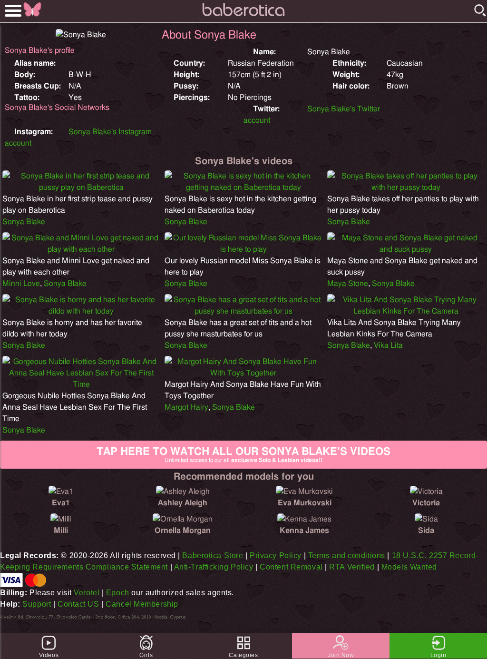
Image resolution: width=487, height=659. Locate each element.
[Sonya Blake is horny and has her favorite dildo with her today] (81, 311)
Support (36, 604)
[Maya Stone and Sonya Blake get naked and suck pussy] (406, 249)
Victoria (426, 503)
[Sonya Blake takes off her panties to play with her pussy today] (406, 187)
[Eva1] (60, 491)
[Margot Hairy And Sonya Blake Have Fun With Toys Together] (243, 373)
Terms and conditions (346, 555)
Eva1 (61, 503)
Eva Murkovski (304, 503)
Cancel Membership (142, 604)
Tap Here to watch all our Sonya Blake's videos (243, 454)
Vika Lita (388, 345)
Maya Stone (347, 283)
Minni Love (21, 283)
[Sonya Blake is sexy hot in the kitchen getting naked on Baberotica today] (243, 187)
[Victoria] (426, 491)
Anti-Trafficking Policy (213, 567)
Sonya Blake (23, 222)
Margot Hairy (186, 407)
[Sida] (426, 519)
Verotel (86, 593)
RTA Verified (352, 567)
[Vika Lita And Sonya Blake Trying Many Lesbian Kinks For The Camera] (406, 311)
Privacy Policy (276, 555)
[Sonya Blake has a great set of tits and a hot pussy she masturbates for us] (243, 311)
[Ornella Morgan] (182, 519)
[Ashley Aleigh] (182, 491)
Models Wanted (409, 567)
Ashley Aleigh (182, 503)
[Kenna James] (304, 519)
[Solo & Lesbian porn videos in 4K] (243, 16)
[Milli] (60, 519)
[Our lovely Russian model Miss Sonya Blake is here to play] (243, 249)
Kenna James (304, 530)
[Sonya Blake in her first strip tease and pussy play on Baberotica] (81, 187)
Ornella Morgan (183, 530)
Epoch (117, 593)
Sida (426, 530)
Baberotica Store (212, 555)
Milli (61, 530)
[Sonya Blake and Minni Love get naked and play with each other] (81, 249)
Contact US (78, 604)
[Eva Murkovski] (304, 491)
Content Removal (291, 567)
